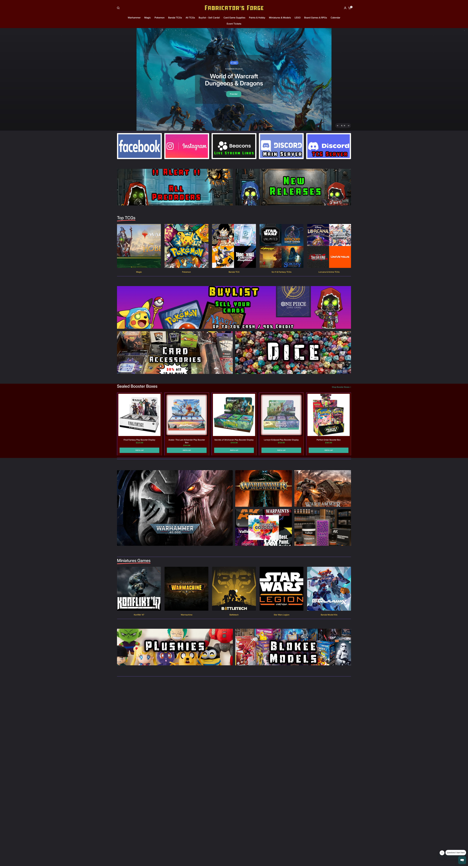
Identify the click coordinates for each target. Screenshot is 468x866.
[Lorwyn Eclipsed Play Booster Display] (281, 415)
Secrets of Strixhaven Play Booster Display (234, 440)
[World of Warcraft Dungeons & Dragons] (234, 79)
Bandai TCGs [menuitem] (175, 17)
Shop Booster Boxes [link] (341, 387)
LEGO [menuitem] (298, 17)
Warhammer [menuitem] (134, 17)
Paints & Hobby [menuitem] (257, 17)
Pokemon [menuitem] (160, 17)
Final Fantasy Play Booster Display (139, 440)
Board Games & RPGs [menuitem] (315, 17)
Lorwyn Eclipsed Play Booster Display (281, 440)
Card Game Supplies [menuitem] (234, 17)
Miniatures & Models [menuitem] (280, 17)
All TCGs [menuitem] (190, 17)
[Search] (119, 8)
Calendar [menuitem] (335, 17)
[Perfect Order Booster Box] (328, 415)
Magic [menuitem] (147, 17)
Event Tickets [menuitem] (234, 23)
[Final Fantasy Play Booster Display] (139, 415)
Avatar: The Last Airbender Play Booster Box (186, 441)
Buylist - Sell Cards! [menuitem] (209, 17)
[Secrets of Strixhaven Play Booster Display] (234, 415)
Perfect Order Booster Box (329, 440)
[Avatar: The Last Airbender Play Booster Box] (187, 415)
